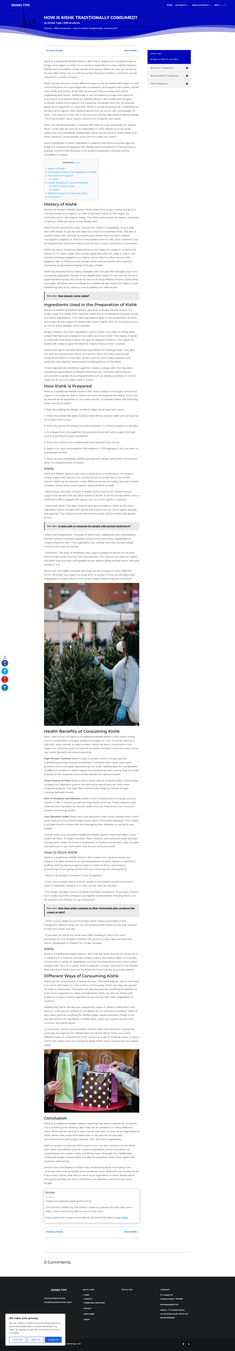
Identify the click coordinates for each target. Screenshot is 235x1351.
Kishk (53, 179)
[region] (35, 1330)
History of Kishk (55, 168)
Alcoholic (180, 5)
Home (169, 5)
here (125, 1217)
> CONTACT (87, 1299)
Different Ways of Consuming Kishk (66, 193)
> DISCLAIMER (88, 1314)
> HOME (86, 1295)
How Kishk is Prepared (59, 175)
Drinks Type (55, 23)
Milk (217, 5)
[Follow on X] (189, 1344)
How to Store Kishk (61, 186)
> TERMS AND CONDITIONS (94, 1303)
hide (77, 162)
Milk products (72, 23)
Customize (18, 1339)
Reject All (35, 1339)
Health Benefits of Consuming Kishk (67, 182)
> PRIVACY (87, 1308)
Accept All (53, 1339)
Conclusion (53, 196)
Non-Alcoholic (200, 5)
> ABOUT (86, 1320)
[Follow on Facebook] (183, 1344)
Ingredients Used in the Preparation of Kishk (71, 172)
